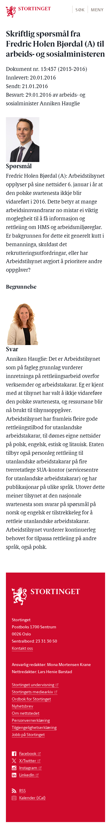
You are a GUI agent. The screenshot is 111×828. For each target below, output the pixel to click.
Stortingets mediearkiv (32, 691)
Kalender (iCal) (32, 798)
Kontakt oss (22, 648)
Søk (79, 9)
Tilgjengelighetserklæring (34, 727)
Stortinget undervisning (33, 684)
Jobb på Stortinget (28, 734)
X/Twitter (27, 761)
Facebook (27, 753)
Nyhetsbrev (22, 706)
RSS (22, 791)
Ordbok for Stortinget (31, 699)
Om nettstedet (25, 713)
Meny (97, 9)
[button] (79, 9)
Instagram (28, 768)
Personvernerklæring (31, 720)
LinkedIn (26, 775)
